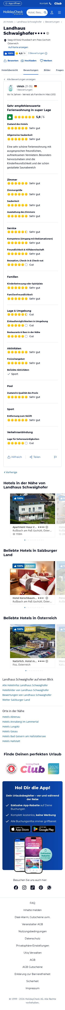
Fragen (60, 70)
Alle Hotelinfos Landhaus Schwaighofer (25, 685)
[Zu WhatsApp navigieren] (49, 887)
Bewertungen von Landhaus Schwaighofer (26, 695)
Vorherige (11, 472)
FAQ (32, 903)
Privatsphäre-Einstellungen (32, 945)
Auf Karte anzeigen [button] (18, 47)
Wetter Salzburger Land (16, 699)
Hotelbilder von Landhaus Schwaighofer (25, 690)
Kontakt (44, 3)
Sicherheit (32, 981)
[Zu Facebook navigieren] (16, 887)
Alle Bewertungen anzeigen (21, 79)
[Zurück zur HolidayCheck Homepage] (13, 12)
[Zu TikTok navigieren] (32, 887)
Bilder (47, 70)
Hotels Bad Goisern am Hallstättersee (24, 736)
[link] (51, 12)
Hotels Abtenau (11, 716)
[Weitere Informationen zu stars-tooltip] (47, 33)
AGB (32, 959)
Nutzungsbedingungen (33, 931)
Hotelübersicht (10, 70)
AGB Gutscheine (32, 967)
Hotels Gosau (10, 731)
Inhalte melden (32, 910)
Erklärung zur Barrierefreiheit (32, 974)
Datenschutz (32, 938)
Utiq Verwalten (33, 952)
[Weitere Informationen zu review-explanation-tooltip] (45, 53)
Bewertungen (30, 70)
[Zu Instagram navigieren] (24, 887)
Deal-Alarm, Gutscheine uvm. (32, 917)
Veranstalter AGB (32, 924)
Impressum (33, 988)
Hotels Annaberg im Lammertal (20, 721)
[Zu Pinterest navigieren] (41, 887)
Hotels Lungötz (11, 726)
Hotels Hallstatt (11, 741)
